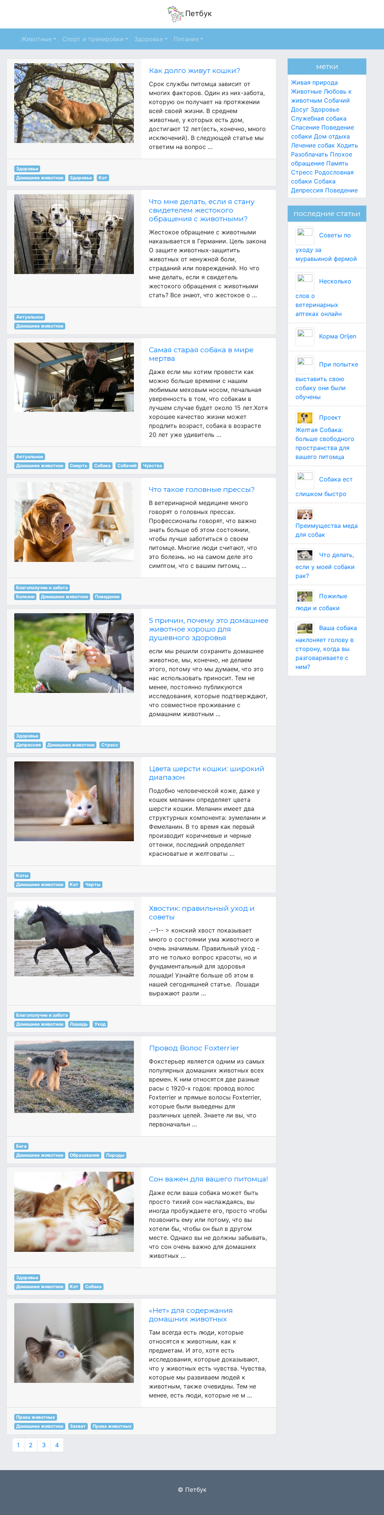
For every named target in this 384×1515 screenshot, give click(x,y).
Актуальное (29, 317)
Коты (22, 875)
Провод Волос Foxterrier (194, 1047)
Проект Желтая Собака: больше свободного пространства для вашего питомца (325, 437)
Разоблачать (309, 154)
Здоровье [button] (148, 39)
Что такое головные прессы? (202, 489)
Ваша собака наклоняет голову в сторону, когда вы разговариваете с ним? (326, 647)
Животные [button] (36, 39)
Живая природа (314, 82)
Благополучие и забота (42, 587)
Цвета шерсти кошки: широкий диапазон (206, 773)
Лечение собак (313, 145)
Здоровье (27, 168)
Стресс (109, 745)
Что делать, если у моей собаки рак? (325, 565)
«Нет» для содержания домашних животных (191, 1314)
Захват (78, 1426)
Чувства (152, 465)
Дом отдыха (332, 136)
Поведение (107, 596)
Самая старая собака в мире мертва (201, 354)
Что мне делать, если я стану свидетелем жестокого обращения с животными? (202, 210)
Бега (21, 1146)
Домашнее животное (39, 177)
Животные (306, 91)
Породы (115, 1155)
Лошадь (79, 1024)
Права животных (35, 1417)
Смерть (78, 465)
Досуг (300, 109)
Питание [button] (186, 39)
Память (337, 163)
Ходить (347, 145)
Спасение (305, 127)
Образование (84, 1155)
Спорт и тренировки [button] (93, 39)
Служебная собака (318, 118)
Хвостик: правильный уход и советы (202, 912)
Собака (102, 465)
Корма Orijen (336, 336)
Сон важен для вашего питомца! (208, 1178)
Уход (100, 1024)
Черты (92, 884)
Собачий (126, 465)
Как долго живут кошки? (194, 70)
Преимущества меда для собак (327, 530)
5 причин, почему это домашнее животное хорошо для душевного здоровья (208, 629)
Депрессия (28, 745)
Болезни (25, 596)
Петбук (198, 13)
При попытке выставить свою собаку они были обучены (327, 381)
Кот (103, 177)
